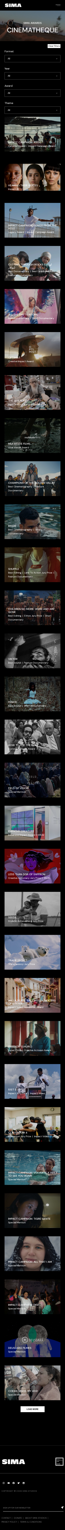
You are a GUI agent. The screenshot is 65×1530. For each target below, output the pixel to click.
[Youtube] (8, 1483)
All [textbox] (9, 58)
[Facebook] (13, 1483)
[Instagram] (4, 1483)
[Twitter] (18, 1483)
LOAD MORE (33, 1409)
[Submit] (62, 1507)
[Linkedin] (23, 1483)
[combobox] (32, 58)
